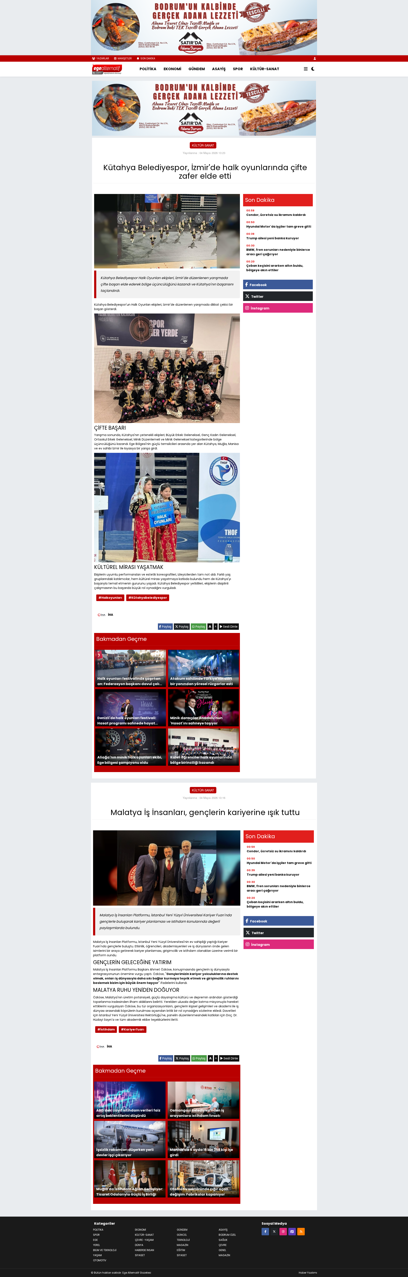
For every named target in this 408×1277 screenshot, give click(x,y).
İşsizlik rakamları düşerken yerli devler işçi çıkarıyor (125, 1152)
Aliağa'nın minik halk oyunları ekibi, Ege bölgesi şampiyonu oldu (129, 759)
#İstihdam (106, 1029)
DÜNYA (139, 1244)
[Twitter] (274, 1231)
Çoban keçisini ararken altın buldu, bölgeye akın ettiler (274, 267)
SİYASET (182, 1254)
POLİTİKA (148, 68)
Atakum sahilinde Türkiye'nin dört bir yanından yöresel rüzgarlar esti (201, 681)
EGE (95, 1239)
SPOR (238, 68)
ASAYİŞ (219, 68)
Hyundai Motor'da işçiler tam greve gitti (278, 226)
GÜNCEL (182, 1234)
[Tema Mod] (313, 69)
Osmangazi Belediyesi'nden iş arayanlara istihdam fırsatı (197, 1112)
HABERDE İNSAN (144, 1249)
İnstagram (259, 307)
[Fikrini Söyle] (292, 1231)
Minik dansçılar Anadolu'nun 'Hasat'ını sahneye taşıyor (196, 720)
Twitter (257, 296)
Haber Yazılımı (308, 1272)
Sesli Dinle (230, 626)
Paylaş (166, 626)
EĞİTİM (181, 1249)
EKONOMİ (172, 68)
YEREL (96, 1244)
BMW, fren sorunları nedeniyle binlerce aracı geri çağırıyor (278, 251)
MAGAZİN (182, 1244)
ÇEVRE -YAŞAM (144, 1239)
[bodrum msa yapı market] (204, 27)
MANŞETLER (124, 58)
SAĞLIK (223, 1239)
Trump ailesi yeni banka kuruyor (272, 237)
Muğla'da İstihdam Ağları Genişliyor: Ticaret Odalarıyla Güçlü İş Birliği (129, 1191)
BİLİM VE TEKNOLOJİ (104, 1249)
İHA (110, 614)
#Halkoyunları (110, 597)
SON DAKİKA (147, 58)
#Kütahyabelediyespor (147, 597)
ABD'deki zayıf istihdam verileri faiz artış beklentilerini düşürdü (128, 1112)
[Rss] (301, 1231)
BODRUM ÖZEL (227, 1234)
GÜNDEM (196, 68)
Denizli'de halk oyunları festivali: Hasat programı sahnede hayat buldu (126, 720)
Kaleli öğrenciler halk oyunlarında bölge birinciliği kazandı (201, 759)
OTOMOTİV (99, 1259)
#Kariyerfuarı (132, 1029)
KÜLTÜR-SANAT (264, 68)
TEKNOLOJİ (183, 1239)
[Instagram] (283, 1231)
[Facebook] (265, 1231)
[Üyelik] (315, 58)
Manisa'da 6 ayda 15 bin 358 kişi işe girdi (201, 1152)
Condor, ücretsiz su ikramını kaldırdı (276, 214)
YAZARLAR (102, 58)
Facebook (258, 284)
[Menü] (306, 69)
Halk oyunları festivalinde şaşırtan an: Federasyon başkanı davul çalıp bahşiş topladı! (129, 681)
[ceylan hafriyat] (204, 107)
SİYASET (140, 1254)
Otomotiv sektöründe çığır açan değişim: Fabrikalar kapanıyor (199, 1191)
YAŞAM (97, 1254)
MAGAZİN (224, 1254)
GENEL (222, 1249)
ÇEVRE (223, 1244)
